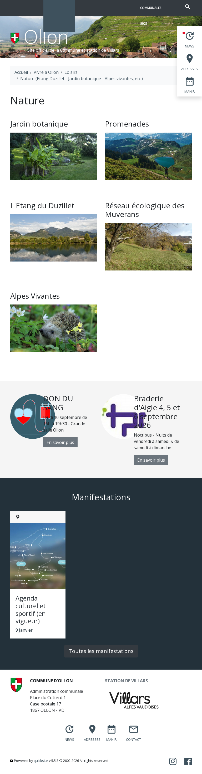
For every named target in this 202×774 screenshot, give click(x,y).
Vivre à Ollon (46, 72)
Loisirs (71, 72)
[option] (55, 420)
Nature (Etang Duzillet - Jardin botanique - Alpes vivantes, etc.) (81, 78)
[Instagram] (172, 761)
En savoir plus (60, 442)
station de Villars (102, 50)
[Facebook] (188, 761)
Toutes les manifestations (101, 651)
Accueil (21, 72)
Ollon (46, 36)
